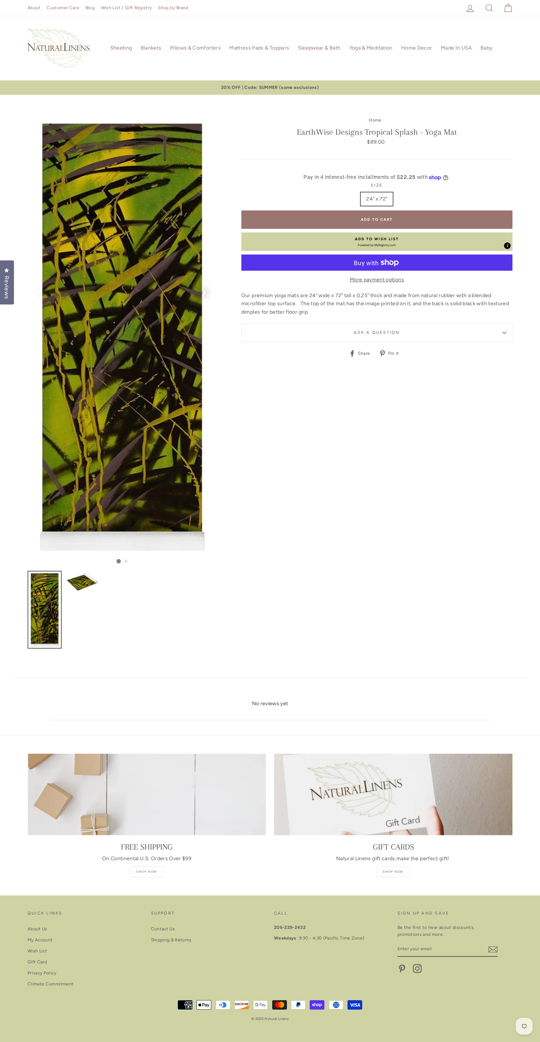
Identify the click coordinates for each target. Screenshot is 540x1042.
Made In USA (456, 48)
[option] (270, 87)
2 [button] (126, 561)
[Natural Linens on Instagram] (417, 968)
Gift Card (37, 962)
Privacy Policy (42, 973)
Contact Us (163, 928)
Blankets (151, 48)
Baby (486, 48)
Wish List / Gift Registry (126, 7)
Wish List (37, 950)
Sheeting (121, 48)
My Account (40, 939)
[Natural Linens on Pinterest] (401, 968)
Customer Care (63, 7)
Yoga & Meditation (371, 48)
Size (377, 185)
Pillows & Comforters (195, 48)
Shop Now (146, 871)
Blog (90, 7)
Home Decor (416, 48)
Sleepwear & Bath (319, 48)
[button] (376, 241)
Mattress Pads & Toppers (259, 48)
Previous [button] (40, 290)
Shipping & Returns (171, 939)
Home (375, 120)
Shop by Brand (173, 7)
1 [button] (118, 561)
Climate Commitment (50, 984)
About (34, 7)
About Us (37, 928)
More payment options (377, 280)
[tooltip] (507, 245)
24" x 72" (376, 199)
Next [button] (204, 290)
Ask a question (377, 332)
